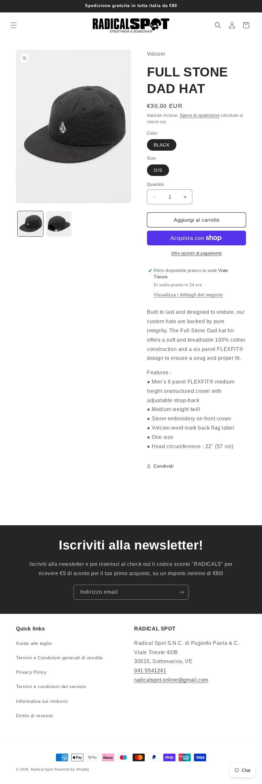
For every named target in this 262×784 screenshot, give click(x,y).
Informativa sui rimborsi (42, 701)
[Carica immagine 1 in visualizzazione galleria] (30, 224)
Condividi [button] (163, 466)
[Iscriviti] (181, 592)
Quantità (155, 184)
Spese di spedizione (200, 115)
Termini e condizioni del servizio (51, 686)
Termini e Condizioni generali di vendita (59, 657)
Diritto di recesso (34, 715)
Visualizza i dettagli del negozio (188, 294)
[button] (13, 25)
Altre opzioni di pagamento (196, 253)
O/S (158, 170)
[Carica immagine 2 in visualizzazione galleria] (59, 224)
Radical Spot (42, 769)
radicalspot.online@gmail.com (171, 680)
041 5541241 (150, 670)
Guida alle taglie (34, 643)
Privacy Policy (31, 672)
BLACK (162, 144)
